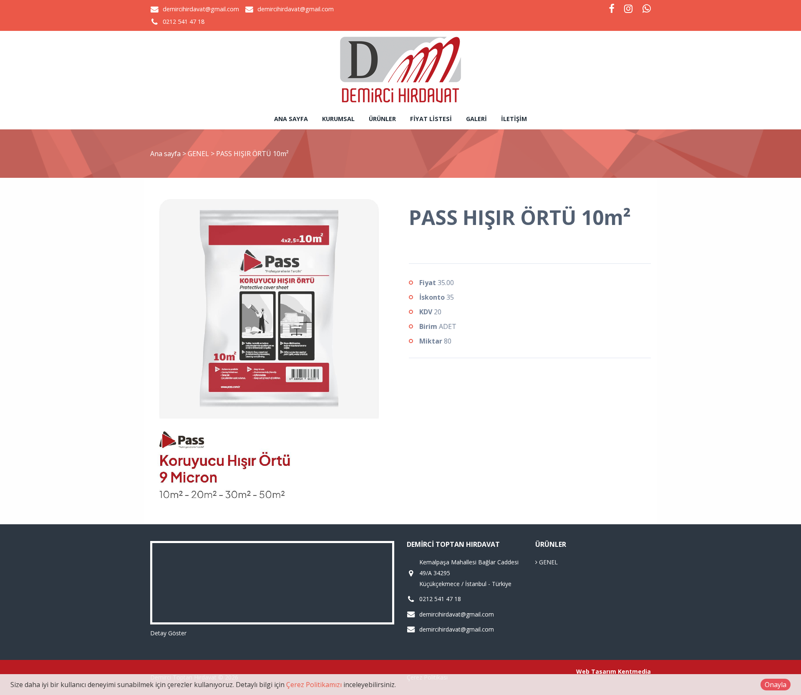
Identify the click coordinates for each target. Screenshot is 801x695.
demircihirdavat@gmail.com (201, 9)
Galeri (476, 119)
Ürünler (382, 119)
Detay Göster (168, 633)
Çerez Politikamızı (314, 684)
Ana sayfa (291, 119)
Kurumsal (338, 119)
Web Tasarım (596, 671)
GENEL (199, 153)
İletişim (514, 119)
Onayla (775, 684)
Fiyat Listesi (431, 119)
